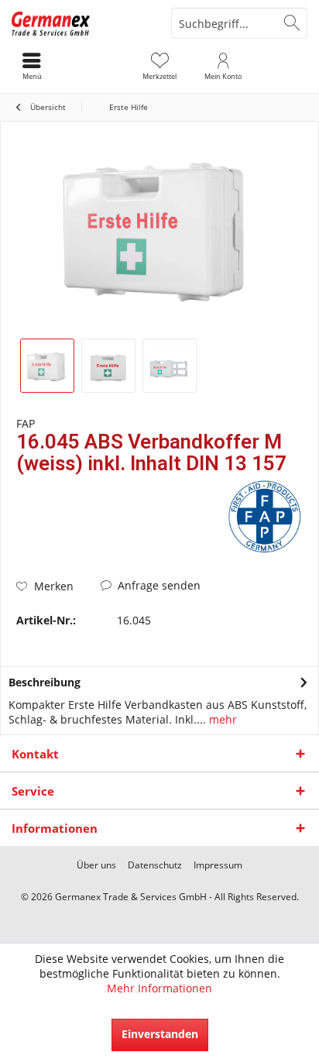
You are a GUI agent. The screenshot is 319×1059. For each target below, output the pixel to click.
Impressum (218, 865)
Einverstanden (160, 1033)
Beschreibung (45, 682)
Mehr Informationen (159, 988)
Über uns (96, 865)
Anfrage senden (158, 585)
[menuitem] (159, 66)
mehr (221, 719)
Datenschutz (155, 865)
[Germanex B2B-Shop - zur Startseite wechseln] (80, 23)
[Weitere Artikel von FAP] (264, 516)
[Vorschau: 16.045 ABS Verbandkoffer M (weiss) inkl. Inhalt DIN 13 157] (47, 366)
